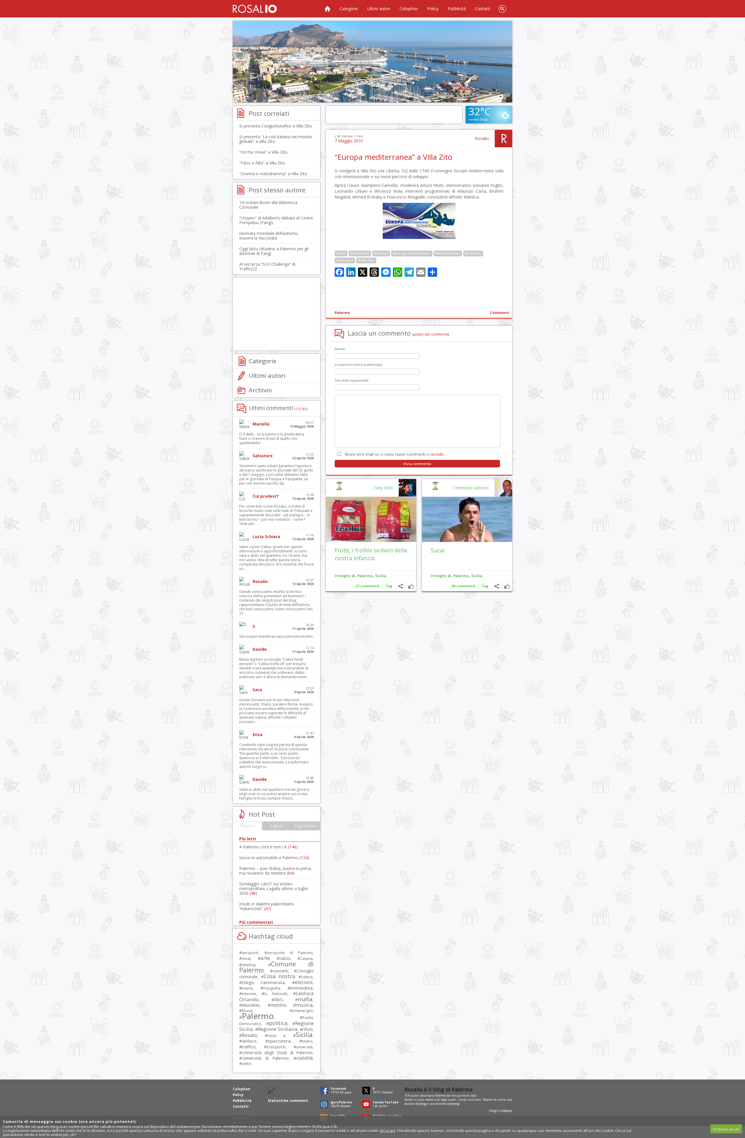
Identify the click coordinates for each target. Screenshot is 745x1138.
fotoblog (421, 1104)
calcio (284, 958)
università (304, 1047)
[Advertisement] (372, 61)
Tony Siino (383, 487)
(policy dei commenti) (430, 334)
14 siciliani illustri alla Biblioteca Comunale (268, 205)
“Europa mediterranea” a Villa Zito (393, 157)
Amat (246, 958)
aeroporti (250, 952)
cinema (248, 964)
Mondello (251, 1005)
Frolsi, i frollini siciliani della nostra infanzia (371, 554)
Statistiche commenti (288, 1100)
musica (304, 1004)
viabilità (304, 1058)
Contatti (482, 8)
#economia (359, 253)
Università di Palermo (265, 1058)
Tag (484, 586)
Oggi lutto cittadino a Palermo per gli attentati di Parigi (273, 251)
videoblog (453, 1104)
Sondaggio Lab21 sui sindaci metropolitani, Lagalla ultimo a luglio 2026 (273, 888)
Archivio (260, 390)
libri (278, 999)
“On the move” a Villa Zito (263, 152)
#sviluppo (344, 260)
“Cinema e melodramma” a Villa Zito (273, 173)
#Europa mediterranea (412, 253)
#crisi (341, 253)
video (246, 1063)
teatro (307, 1041)
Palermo (342, 312)
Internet (249, 993)
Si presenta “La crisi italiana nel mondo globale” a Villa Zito (275, 139)
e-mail (477, 1100)
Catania (306, 958)
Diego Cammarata (263, 982)
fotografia (271, 988)
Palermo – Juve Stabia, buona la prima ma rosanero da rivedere (275, 871)
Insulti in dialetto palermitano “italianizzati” (266, 906)
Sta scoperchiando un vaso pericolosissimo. (276, 636)
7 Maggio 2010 (349, 141)
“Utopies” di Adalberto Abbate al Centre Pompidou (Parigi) (276, 220)
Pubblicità (457, 8)
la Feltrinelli (275, 993)
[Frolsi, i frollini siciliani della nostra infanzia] (371, 519)
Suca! (438, 550)
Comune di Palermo (276, 967)
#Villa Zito (366, 260)
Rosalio (482, 138)
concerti (280, 971)
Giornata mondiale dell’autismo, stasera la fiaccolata (269, 236)
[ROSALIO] (255, 8)
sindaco (249, 1041)
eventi (247, 988)
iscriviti (437, 454)
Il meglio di (441, 575)
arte (265, 958)
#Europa (381, 253)
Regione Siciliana (277, 1029)
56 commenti (463, 586)
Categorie (349, 8)
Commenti (499, 312)
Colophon (409, 8)
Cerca (502, 8)
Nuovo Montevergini (277, 1010)
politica (278, 1023)
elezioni (304, 982)
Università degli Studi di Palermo (277, 1052)
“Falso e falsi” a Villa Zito (262, 163)
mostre (278, 1005)
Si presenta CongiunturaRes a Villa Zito (275, 126)
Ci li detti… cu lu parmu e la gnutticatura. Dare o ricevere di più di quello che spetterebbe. (272, 438)
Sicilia (476, 575)
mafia (305, 999)
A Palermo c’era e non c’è (268, 847)
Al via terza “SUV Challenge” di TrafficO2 (267, 266)
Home (327, 8)
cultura (307, 976)
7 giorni (276, 825)
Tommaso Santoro (471, 487)
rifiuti (307, 1029)
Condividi (497, 586)
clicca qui (387, 1130)
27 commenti (367, 586)
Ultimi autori (378, 8)
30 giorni (247, 825)
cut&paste (505, 1111)
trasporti (276, 1047)
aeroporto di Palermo (290, 952)
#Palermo (473, 253)
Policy (432, 8)
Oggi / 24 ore (306, 825)
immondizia (301, 988)
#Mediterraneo (447, 253)
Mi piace (507, 586)
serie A (276, 1035)
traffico (249, 1047)
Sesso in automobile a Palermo (274, 857)
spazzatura (279, 1041)
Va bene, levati (726, 1129)
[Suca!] (467, 519)
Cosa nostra (279, 976)
